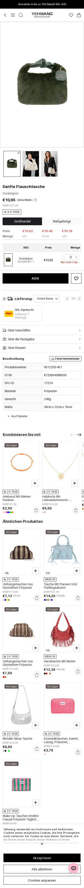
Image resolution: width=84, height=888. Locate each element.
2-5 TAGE (13, 211)
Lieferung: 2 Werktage (22, 315)
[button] (64, 257)
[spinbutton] (71, 257)
